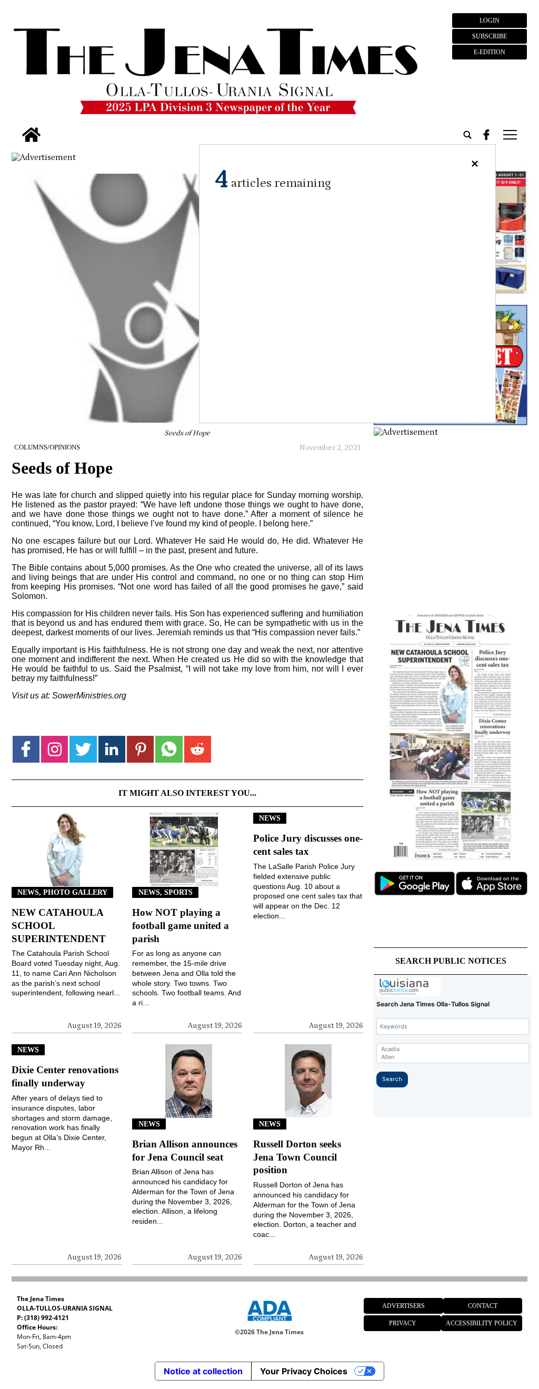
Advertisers (403, 1306)
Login (490, 20)
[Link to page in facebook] (26, 749)
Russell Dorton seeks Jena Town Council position (297, 1157)
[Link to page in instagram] (54, 749)
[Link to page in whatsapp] (168, 749)
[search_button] (467, 134)
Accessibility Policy (481, 1323)
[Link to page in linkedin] (111, 749)
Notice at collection (203, 1371)
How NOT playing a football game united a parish (180, 925)
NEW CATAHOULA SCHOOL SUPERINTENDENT (59, 925)
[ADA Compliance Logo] (269, 1322)
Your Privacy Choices (303, 1371)
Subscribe (489, 36)
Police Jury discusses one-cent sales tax (308, 845)
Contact (482, 1306)
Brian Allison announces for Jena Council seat (184, 1150)
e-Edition (489, 52)
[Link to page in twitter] (82, 749)
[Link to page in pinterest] (140, 749)
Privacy (402, 1323)
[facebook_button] (486, 134)
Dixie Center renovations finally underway (65, 1076)
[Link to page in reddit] (197, 749)
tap (509, 134)
